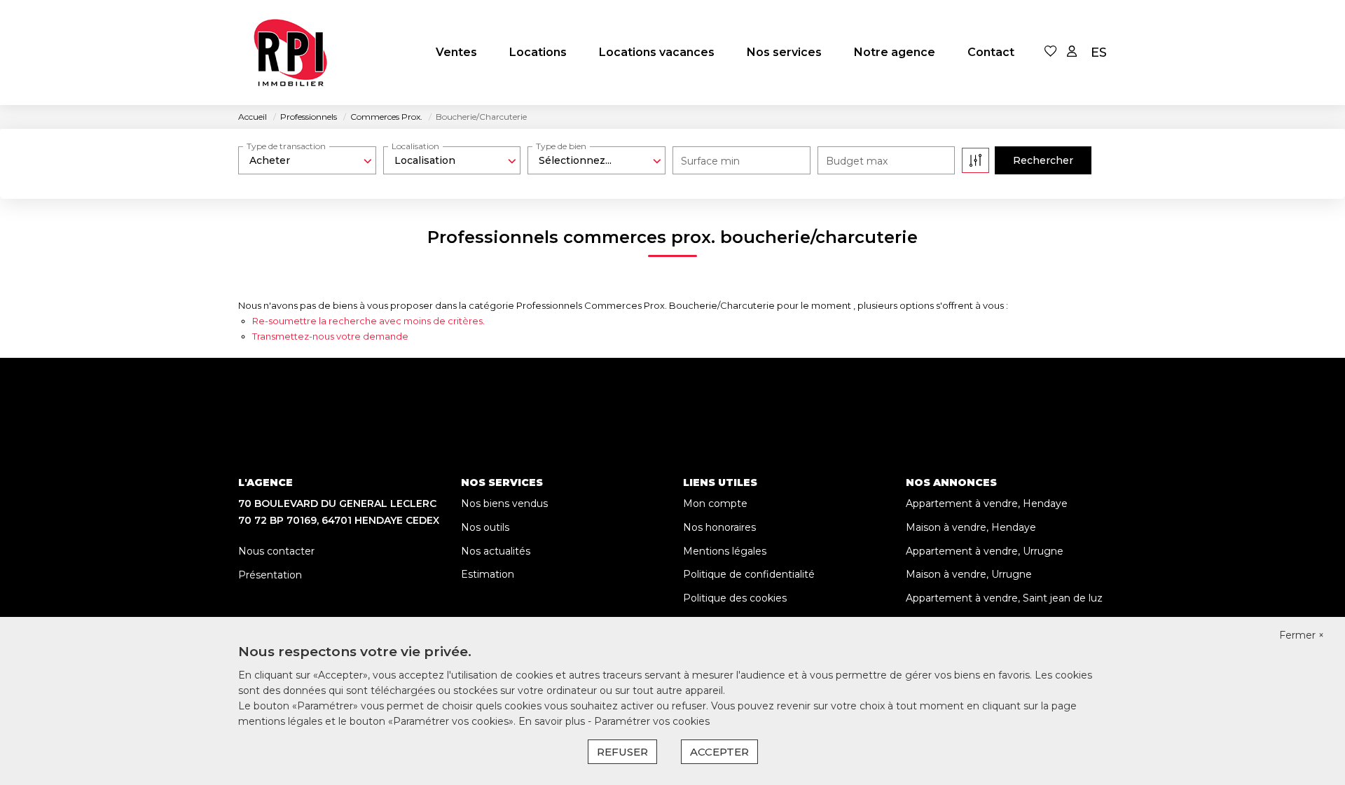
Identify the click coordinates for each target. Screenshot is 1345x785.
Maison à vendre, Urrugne (969, 574)
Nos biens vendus (504, 503)
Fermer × (1301, 635)
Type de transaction (286, 146)
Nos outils (485, 527)
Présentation (270, 575)
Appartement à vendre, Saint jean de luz (1004, 598)
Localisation (415, 146)
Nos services (784, 52)
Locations (538, 52)
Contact (990, 52)
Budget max (857, 161)
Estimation (487, 574)
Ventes (456, 52)
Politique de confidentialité (749, 574)
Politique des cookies (735, 598)
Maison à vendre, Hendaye (971, 527)
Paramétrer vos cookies (652, 721)
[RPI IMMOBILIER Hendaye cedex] (290, 52)
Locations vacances (657, 52)
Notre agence (894, 52)
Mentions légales (724, 551)
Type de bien (561, 146)
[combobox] (307, 160)
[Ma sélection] (1050, 52)
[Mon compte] (1072, 52)
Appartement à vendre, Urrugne (984, 551)
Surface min (710, 161)
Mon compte (715, 503)
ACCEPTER (719, 751)
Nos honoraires (719, 527)
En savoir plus (553, 721)
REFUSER (622, 751)
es (1099, 52)
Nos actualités (495, 551)
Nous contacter (276, 551)
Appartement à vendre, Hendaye (987, 503)
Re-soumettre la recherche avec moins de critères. (368, 320)
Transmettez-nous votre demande (330, 336)
